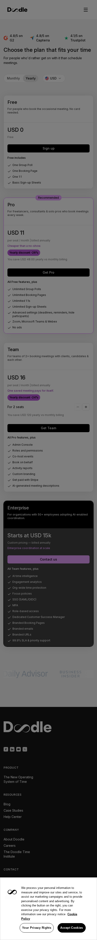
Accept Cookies (71, 927)
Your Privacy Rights (36, 927)
